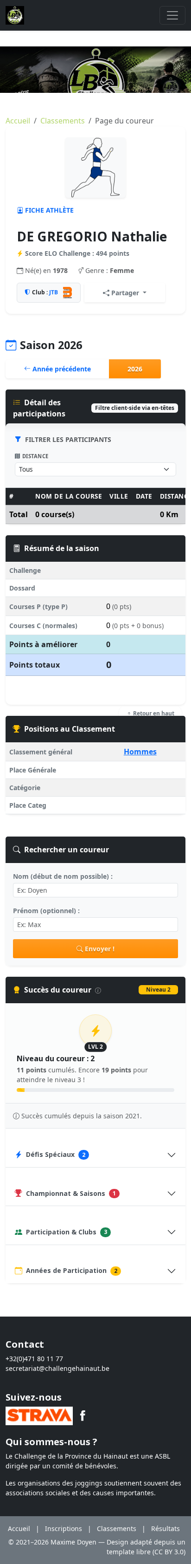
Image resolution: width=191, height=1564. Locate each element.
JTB (53, 292)
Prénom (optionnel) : (46, 910)
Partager (125, 292)
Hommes (140, 751)
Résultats (165, 1528)
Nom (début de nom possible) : (63, 876)
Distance (35, 456)
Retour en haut (153, 713)
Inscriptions (63, 1528)
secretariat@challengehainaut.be (57, 1368)
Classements (62, 121)
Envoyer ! (100, 948)
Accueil (18, 121)
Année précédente (61, 368)
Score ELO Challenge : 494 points (77, 253)
